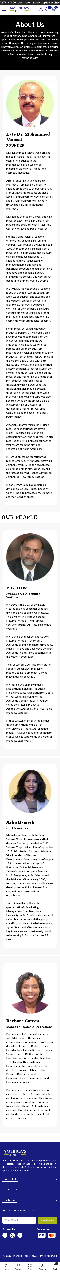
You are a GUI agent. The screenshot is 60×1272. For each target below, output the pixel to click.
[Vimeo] (20, 1235)
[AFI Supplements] (30, 103)
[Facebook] (5, 1235)
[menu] (4, 9)
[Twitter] (12, 1235)
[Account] (40, 9)
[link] (18, 1266)
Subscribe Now (47, 1220)
